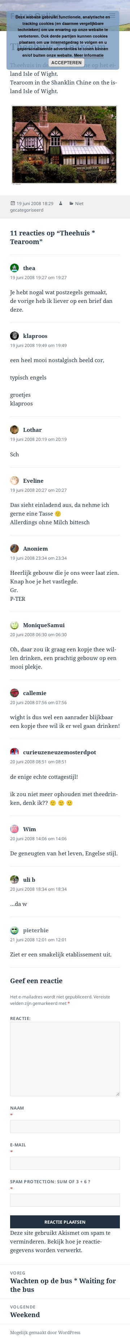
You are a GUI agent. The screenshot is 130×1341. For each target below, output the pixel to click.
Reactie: (20, 1018)
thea (29, 268)
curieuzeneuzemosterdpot (59, 752)
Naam (17, 1108)
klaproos (35, 335)
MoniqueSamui (44, 625)
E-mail (18, 1145)
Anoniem (35, 548)
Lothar (32, 429)
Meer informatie (89, 55)
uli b (29, 879)
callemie (35, 692)
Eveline (33, 480)
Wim (29, 829)
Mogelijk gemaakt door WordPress (45, 1332)
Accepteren (66, 62)
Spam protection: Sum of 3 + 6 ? (50, 1182)
